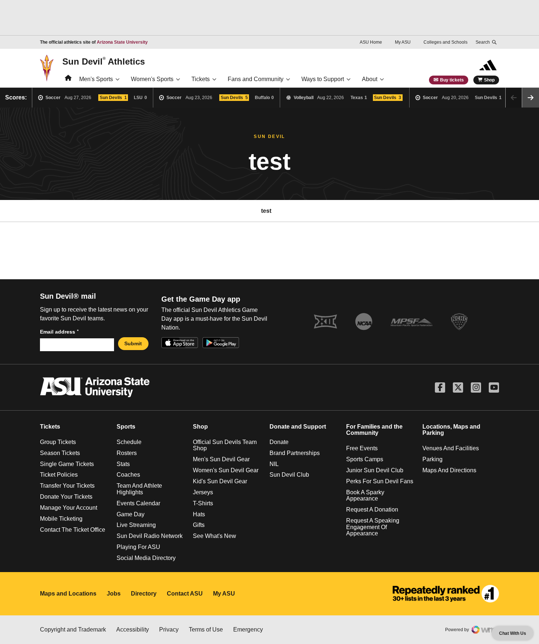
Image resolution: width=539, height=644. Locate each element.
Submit (133, 343)
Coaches (128, 475)
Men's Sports (96, 79)
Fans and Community (255, 79)
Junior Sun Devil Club (374, 470)
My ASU (403, 42)
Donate (279, 442)
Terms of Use (206, 629)
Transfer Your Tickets (67, 486)
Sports (126, 426)
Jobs (114, 593)
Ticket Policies (59, 475)
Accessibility (132, 629)
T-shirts (203, 503)
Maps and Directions (449, 470)
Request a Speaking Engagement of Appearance (372, 526)
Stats (123, 464)
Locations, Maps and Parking (451, 429)
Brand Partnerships (295, 453)
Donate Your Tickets (66, 497)
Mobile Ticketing (61, 519)
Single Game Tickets (67, 464)
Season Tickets (60, 453)
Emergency (248, 629)
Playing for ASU (138, 547)
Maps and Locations (68, 593)
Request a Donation (372, 509)
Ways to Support (322, 79)
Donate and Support (298, 426)
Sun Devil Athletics (103, 61)
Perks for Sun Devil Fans (379, 481)
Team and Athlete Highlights (139, 489)
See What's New (214, 536)
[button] (530, 98)
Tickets (200, 79)
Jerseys (203, 492)
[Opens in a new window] (446, 594)
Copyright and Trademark (73, 629)
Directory (144, 593)
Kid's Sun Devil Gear (220, 481)
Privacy (169, 629)
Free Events (362, 448)
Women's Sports (152, 79)
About (369, 79)
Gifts (199, 525)
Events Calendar (138, 503)
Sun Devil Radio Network (150, 536)
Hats (199, 514)
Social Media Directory (146, 558)
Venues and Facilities (450, 448)
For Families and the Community (374, 429)
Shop (489, 80)
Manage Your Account (68, 508)
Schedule (129, 442)
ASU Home (371, 42)
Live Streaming (136, 525)
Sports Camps (364, 459)
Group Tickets (58, 442)
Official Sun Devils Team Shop (225, 445)
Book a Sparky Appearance (365, 495)
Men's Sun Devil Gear (221, 459)
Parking (432, 459)
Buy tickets (452, 80)
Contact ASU (185, 593)
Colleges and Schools (445, 42)
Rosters (127, 453)
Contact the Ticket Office (72, 530)
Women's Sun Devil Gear (225, 470)
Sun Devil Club (289, 475)
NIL (274, 464)
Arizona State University (122, 42)
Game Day (130, 514)
